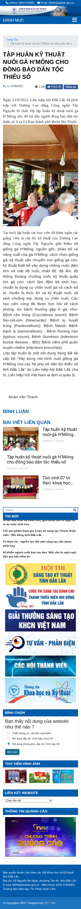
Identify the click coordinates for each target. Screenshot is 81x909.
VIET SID (49, 903)
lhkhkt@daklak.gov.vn (25, 884)
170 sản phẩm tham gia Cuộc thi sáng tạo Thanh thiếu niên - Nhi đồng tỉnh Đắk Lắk (39, 529)
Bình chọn (12, 752)
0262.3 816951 (65, 884)
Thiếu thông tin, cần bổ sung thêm (31, 733)
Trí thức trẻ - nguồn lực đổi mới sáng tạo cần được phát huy (37, 539)
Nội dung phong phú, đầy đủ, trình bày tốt (35, 744)
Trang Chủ (12, 39)
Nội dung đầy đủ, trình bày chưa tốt (32, 738)
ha (8, 86)
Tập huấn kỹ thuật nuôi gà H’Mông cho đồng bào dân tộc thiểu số (60, 432)
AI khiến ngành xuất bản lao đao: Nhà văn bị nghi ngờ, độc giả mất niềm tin (40, 550)
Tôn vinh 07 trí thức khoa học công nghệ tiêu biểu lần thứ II (57, 480)
